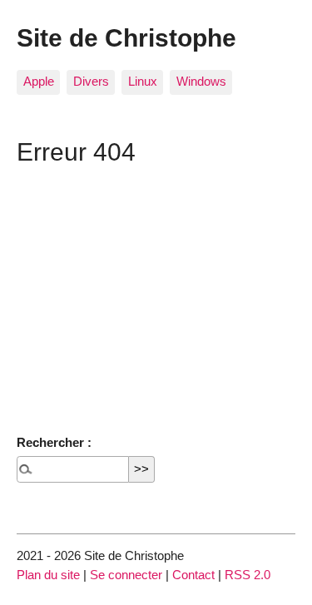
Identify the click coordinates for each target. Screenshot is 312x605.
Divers (91, 81)
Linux (142, 81)
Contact (193, 575)
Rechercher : (54, 442)
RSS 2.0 (247, 575)
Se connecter (126, 575)
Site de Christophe (126, 37)
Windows (201, 81)
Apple (38, 81)
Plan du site (48, 575)
